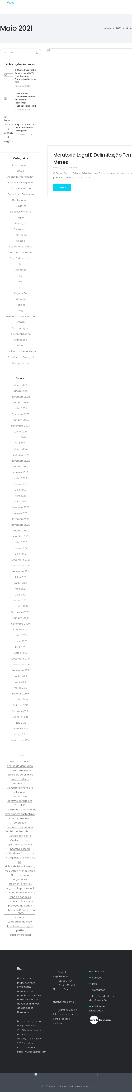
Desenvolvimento (20, 211)
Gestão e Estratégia (21, 246)
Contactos (98, 990)
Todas (20, 345)
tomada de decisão (20, 921)
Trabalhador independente (21, 351)
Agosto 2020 (20, 629)
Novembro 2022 (20, 524)
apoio (20, 171)
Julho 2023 (20, 478)
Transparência (20, 363)
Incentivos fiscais (20, 848)
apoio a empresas (20, 770)
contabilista (20, 796)
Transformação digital (21, 357)
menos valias (27, 870)
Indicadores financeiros (20, 853)
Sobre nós (98, 971)
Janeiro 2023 (20, 513)
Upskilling (20, 930)
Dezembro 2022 (20, 519)
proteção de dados (20, 905)
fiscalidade (11, 831)
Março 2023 (21, 501)
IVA (20, 287)
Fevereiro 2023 (20, 507)
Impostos (20, 270)
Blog (94, 983)
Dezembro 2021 (20, 559)
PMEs (20, 310)
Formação (20, 235)
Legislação (20, 293)
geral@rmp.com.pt (64, 1001)
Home (107, 28)
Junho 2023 (20, 484)
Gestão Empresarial (20, 252)
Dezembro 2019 (20, 658)
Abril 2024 (20, 443)
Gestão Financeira (20, 258)
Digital (20, 217)
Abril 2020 (20, 647)
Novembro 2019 (20, 664)
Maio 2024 (20, 437)
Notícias (20, 304)
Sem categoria (20, 328)
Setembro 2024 (20, 425)
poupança (13, 901)
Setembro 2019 (20, 670)
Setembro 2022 (20, 536)
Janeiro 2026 (20, 391)
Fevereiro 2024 (20, 455)
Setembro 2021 (20, 571)
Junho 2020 (20, 641)
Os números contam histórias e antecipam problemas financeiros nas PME (25, 99)
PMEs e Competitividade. (20, 316)
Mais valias (11, 870)
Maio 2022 (20, 554)
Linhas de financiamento (19, 866)
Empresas (20, 822)
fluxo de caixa (27, 831)
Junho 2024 (20, 431)
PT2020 (20, 322)
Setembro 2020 (20, 623)
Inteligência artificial (17, 857)
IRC (21, 275)
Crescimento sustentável (20, 814)
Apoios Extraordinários (20, 176)
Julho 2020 (20, 635)
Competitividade (20, 188)
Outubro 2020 (20, 618)
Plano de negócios (20, 896)
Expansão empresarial (20, 827)
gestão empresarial (20, 844)
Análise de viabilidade (20, 765)
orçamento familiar (20, 883)
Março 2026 (21, 385)
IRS (20, 281)
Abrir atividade (20, 165)
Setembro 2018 (20, 711)
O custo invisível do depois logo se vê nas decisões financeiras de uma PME (25, 76)
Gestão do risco (19, 840)
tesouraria (20, 917)
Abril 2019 (20, 682)
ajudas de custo (20, 761)
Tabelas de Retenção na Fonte (20, 911)
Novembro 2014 (20, 740)
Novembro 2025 (20, 396)
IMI (20, 264)
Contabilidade (20, 200)
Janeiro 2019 (20, 699)
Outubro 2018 (20, 705)
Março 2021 (20, 600)
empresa (25, 818)
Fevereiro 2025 (20, 414)
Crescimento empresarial (20, 809)
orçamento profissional (20, 888)
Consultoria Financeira (20, 194)
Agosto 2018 (20, 717)
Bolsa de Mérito (20, 779)
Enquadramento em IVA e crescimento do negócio (25, 127)
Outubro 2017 (20, 728)
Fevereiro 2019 (20, 693)
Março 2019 (20, 687)
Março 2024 (21, 449)
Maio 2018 (20, 722)
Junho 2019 (20, 676)
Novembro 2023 (20, 460)
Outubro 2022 (20, 530)
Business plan (20, 783)
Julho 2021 (20, 577)
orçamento (20, 879)
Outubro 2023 (20, 466)
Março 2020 (21, 653)
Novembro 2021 (20, 565)
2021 (118, 28)
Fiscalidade (20, 229)
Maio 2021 (20, 588)
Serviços (97, 977)
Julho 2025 (20, 408)
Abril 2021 (20, 594)
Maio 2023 (20, 489)
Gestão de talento (20, 835)
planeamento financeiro (19, 892)
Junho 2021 (20, 583)
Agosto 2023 (20, 472)
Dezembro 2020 (20, 612)
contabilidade (20, 792)
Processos (27, 901)
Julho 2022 (20, 542)
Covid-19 (20, 205)
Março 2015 (20, 734)
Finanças (20, 223)
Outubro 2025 (20, 402)
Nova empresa (20, 875)
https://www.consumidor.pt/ (31, 1051)
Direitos (13, 818)
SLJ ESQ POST (63, 980)
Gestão (20, 240)
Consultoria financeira (20, 787)
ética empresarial (20, 934)
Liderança (20, 299)
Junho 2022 (20, 548)
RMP (74, 167)
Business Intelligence (20, 182)
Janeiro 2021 (20, 606)
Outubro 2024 (20, 420)
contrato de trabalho (20, 800)
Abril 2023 (20, 495)
